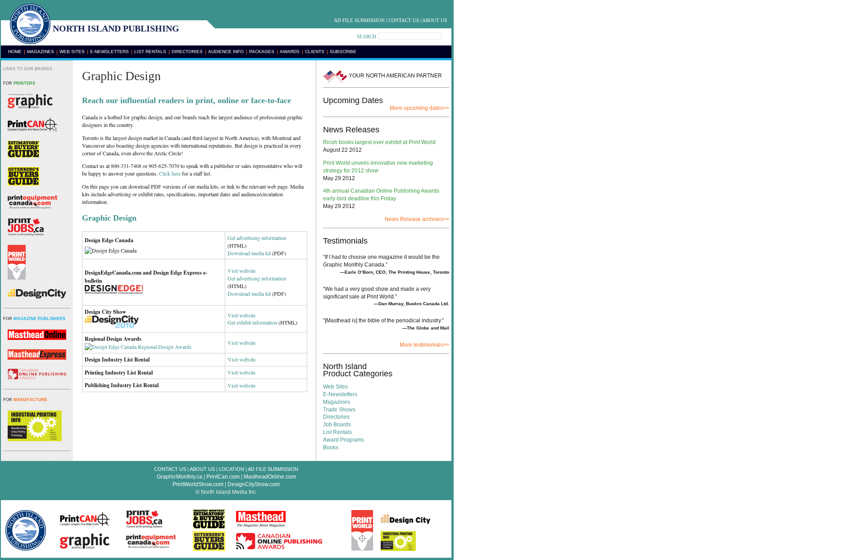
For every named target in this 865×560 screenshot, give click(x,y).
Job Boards (337, 424)
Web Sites (72, 51)
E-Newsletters (109, 51)
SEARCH (366, 36)
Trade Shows (339, 409)
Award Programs (343, 440)
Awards (290, 51)
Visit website (241, 270)
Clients (314, 51)
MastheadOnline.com (270, 477)
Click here (170, 173)
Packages (261, 51)
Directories (187, 51)
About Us (434, 20)
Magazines (40, 51)
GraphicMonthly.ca (179, 477)
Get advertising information (257, 237)
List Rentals (150, 51)
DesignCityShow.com (254, 484)
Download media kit (249, 253)
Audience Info (226, 51)
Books (330, 447)
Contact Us (403, 20)
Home (15, 51)
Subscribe (343, 51)
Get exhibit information (252, 322)
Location (231, 469)
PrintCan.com (223, 477)
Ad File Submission (359, 20)
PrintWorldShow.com (198, 484)
